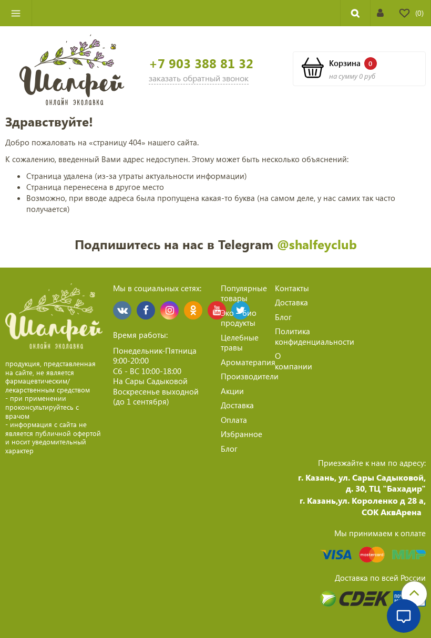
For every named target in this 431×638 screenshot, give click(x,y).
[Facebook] (146, 310)
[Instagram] (169, 310)
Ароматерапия (248, 362)
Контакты (292, 288)
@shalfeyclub (317, 244)
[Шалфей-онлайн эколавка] (72, 68)
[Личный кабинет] (380, 13)
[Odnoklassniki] (193, 310)
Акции (232, 391)
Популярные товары (244, 293)
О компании (293, 360)
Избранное (241, 434)
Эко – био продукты (238, 317)
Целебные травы (240, 342)
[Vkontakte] (122, 310)
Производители (250, 376)
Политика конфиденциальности (314, 336)
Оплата (234, 419)
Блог (229, 448)
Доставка (237, 405)
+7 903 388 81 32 (201, 63)
